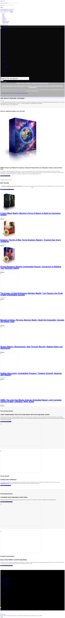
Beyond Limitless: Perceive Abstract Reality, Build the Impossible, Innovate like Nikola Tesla (32, 321)
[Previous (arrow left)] (0, 613)
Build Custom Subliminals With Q (7, 565)
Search (11, 11)
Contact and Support (6, 584)
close (4, 1)
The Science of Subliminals (6, 485)
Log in (2, 7)
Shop (3, 15)
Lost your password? (4, 9)
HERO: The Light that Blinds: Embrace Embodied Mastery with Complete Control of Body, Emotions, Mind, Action (30, 401)
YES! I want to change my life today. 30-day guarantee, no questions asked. (14, 93)
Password (2, 5)
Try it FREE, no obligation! (5, 175)
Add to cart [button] (2, 218)
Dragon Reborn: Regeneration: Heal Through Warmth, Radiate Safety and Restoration (31, 347)
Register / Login (5, 22)
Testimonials (5, 61)
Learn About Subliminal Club (6, 421)
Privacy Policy (4, 577)
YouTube (3, 595)
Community (4, 18)
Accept (1, 616)
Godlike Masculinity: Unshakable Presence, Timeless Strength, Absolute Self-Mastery (31, 374)
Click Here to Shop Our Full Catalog (7, 189)
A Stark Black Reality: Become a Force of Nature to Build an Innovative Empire (30, 214)
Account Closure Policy (6, 579)
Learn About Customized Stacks (6, 501)
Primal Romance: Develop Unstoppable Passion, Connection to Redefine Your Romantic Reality (30, 267)
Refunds (3, 581)
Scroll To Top (2, 614)
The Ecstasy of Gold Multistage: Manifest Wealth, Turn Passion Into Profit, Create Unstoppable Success (31, 294)
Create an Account (9, 10)
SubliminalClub (6, 609)
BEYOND (4, 71)
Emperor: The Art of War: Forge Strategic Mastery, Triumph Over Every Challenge (30, 241)
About (3, 16)
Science (3, 17)
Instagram (4, 592)
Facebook (4, 593)
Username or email (4, 3)
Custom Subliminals (5, 21)
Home (3, 13)
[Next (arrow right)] (1, 613)
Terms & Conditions (5, 582)
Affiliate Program (5, 585)
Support (3, 20)
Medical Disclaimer (5, 580)
